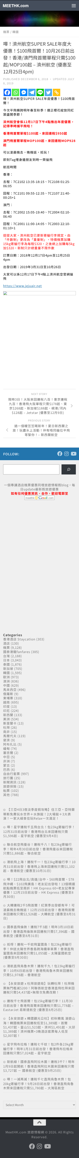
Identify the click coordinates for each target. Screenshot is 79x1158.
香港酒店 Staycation (19, 639)
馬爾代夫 (10, 736)
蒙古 (6, 765)
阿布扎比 (10, 744)
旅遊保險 (10, 786)
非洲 (6, 761)
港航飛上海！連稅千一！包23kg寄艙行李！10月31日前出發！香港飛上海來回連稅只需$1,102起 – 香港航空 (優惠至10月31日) (39, 866)
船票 (6, 790)
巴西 (6, 769)
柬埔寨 (8, 698)
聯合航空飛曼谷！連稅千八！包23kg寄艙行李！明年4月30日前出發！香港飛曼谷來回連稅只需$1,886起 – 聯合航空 (38, 848)
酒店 (6, 643)
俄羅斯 (8, 694)
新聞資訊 (10, 782)
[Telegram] (32, 92)
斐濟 (6, 740)
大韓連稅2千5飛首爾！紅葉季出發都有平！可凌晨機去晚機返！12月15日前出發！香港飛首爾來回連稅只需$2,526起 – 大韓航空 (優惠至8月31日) (39, 911)
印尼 (6, 710)
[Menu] (73, 5)
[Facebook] (7, 92)
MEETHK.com (15, 5)
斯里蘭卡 (10, 723)
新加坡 (8, 668)
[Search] (69, 469)
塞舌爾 (8, 752)
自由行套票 (11, 773)
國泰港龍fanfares (16, 651)
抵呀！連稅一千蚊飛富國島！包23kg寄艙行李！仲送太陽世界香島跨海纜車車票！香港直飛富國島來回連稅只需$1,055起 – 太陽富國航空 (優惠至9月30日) (38, 950)
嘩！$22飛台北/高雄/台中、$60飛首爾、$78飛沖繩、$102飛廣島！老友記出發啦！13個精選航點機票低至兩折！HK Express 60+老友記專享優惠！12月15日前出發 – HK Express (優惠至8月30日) (39, 888)
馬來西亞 (10, 689)
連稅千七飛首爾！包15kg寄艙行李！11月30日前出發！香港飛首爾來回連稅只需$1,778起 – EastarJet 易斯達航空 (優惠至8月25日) (38, 1005)
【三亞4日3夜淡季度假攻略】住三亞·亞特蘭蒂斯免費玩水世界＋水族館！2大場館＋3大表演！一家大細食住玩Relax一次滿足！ (39, 813)
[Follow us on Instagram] (66, 453)
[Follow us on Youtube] (73, 453)
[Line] (40, 92)
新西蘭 (8, 715)
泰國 (6, 664)
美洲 (6, 719)
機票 (6, 32)
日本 (6, 660)
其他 (6, 794)
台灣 (6, 656)
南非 (6, 731)
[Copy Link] (56, 92)
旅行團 (8, 778)
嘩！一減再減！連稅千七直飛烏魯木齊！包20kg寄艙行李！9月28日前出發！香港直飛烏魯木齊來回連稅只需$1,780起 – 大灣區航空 (38, 1083)
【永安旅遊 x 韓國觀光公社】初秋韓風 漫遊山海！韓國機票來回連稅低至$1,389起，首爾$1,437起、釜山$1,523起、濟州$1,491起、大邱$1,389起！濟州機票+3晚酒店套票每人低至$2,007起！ (39, 1027)
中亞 (6, 757)
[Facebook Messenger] (23, 92)
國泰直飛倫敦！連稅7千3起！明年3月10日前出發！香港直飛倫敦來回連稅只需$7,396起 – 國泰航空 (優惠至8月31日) (39, 931)
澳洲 (6, 681)
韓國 (15, 32)
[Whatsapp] (15, 92)
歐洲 (6, 677)
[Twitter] (48, 92)
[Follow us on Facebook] (59, 453)
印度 (6, 706)
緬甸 (6, 748)
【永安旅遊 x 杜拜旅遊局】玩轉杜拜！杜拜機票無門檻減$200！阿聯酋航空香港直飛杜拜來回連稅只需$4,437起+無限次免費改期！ (39, 987)
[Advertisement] (34, 535)
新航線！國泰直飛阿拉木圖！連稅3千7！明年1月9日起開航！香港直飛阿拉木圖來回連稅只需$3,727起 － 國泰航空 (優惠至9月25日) (39, 1066)
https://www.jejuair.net (22, 286)
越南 (6, 702)
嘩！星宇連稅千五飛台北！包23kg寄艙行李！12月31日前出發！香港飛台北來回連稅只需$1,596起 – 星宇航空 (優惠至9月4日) (39, 831)
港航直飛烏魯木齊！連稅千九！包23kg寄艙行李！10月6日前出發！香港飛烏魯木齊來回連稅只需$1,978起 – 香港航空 (39, 970)
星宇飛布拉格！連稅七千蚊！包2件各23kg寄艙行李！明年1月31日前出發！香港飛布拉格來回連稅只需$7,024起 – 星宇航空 (38, 1048)
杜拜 (6, 727)
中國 (6, 685)
